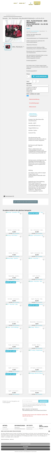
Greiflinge (41, 10)
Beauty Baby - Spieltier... (14, 276)
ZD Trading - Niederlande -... (37, 368)
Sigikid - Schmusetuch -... (14, 368)
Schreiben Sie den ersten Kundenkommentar (26, 201)
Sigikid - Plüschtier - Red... (37, 299)
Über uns (15, 10)
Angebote (5, 427)
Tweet (34, 81)
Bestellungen (29, 429)
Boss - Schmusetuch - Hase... (37, 230)
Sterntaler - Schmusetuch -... (14, 299)
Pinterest (38, 81)
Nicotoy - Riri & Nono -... (14, 253)
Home (8, 10)
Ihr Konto (29, 425)
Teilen (31, 81)
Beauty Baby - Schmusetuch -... (37, 322)
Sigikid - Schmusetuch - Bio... (36, 253)
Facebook (25, 419)
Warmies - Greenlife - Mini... (14, 230)
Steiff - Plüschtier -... (37, 276)
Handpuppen (15, 12)
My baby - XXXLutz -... (37, 345)
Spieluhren (36, 12)
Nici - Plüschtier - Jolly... (14, 322)
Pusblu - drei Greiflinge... (14, 345)
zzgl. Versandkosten (35, 31)
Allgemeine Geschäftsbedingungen (20, 428)
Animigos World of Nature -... (37, 390)
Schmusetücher (25, 12)
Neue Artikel (5, 429)
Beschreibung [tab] (32, 113)
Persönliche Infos (30, 427)
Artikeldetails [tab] (33, 116)
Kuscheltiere (24, 10)
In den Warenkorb (40, 76)
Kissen (33, 10)
